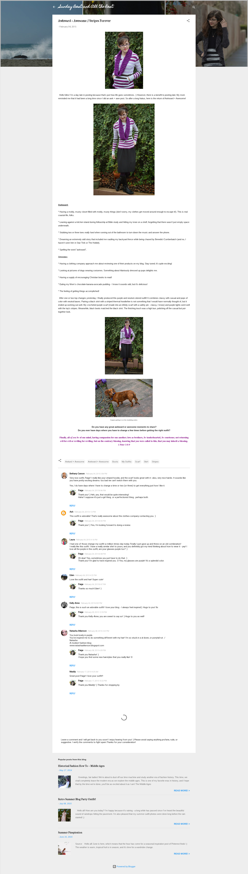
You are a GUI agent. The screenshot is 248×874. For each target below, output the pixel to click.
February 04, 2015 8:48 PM (95, 554)
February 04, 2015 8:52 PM (91, 603)
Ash (71, 511)
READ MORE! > (182, 790)
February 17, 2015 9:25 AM (87, 672)
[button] (188, 21)
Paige (80, 490)
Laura (72, 539)
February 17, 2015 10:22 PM (96, 681)
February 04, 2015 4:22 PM (86, 575)
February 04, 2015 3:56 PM (96, 474)
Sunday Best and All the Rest (86, 6)
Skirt (146, 461)
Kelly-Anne (75, 603)
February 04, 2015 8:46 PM (95, 490)
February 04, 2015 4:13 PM (85, 512)
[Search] (194, 7)
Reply (72, 506)
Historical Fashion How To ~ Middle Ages (81, 766)
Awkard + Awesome (74, 461)
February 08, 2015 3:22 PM (98, 631)
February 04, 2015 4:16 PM (86, 540)
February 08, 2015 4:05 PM (95, 650)
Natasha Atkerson (78, 631)
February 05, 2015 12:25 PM (96, 612)
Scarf (137, 461)
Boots (115, 461)
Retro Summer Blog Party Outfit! (77, 799)
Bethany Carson (77, 473)
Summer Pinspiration (70, 832)
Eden (72, 575)
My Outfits (126, 461)
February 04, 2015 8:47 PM (95, 584)
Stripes (155, 461)
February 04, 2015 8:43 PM (95, 521)
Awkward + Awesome (98, 461)
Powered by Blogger (125, 866)
